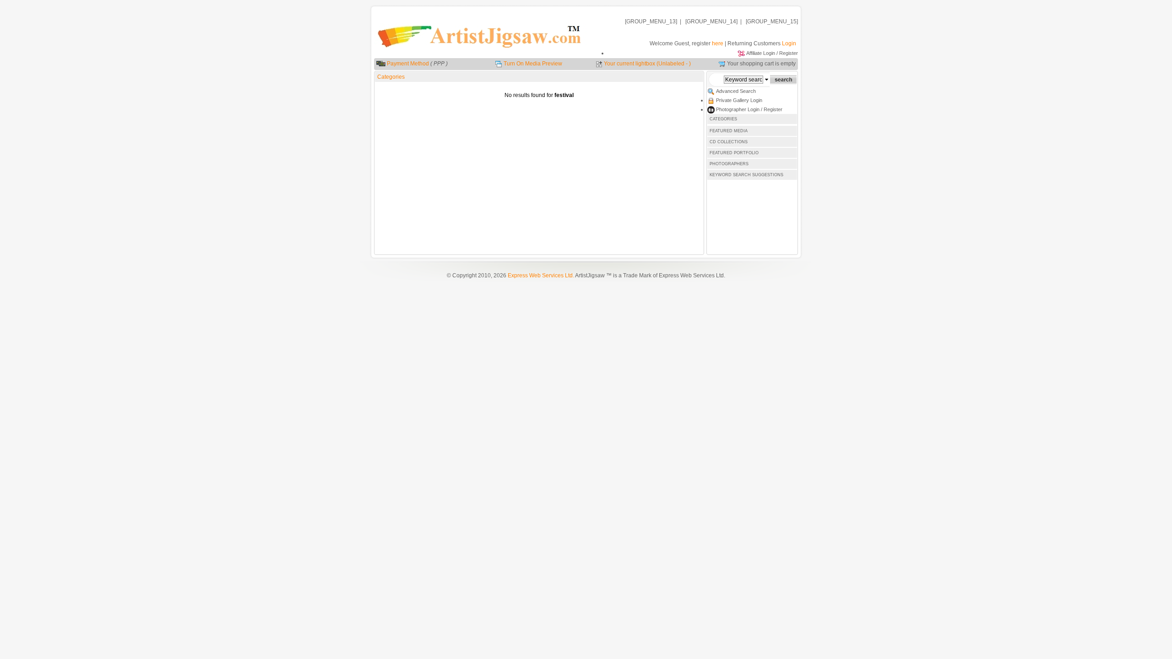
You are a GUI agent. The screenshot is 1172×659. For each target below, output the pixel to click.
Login (789, 43)
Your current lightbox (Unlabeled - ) (647, 63)
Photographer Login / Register (749, 109)
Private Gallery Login (739, 100)
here (717, 43)
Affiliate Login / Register (772, 53)
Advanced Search (736, 91)
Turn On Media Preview (533, 63)
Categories (391, 77)
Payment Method (408, 63)
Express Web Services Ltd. (541, 275)
